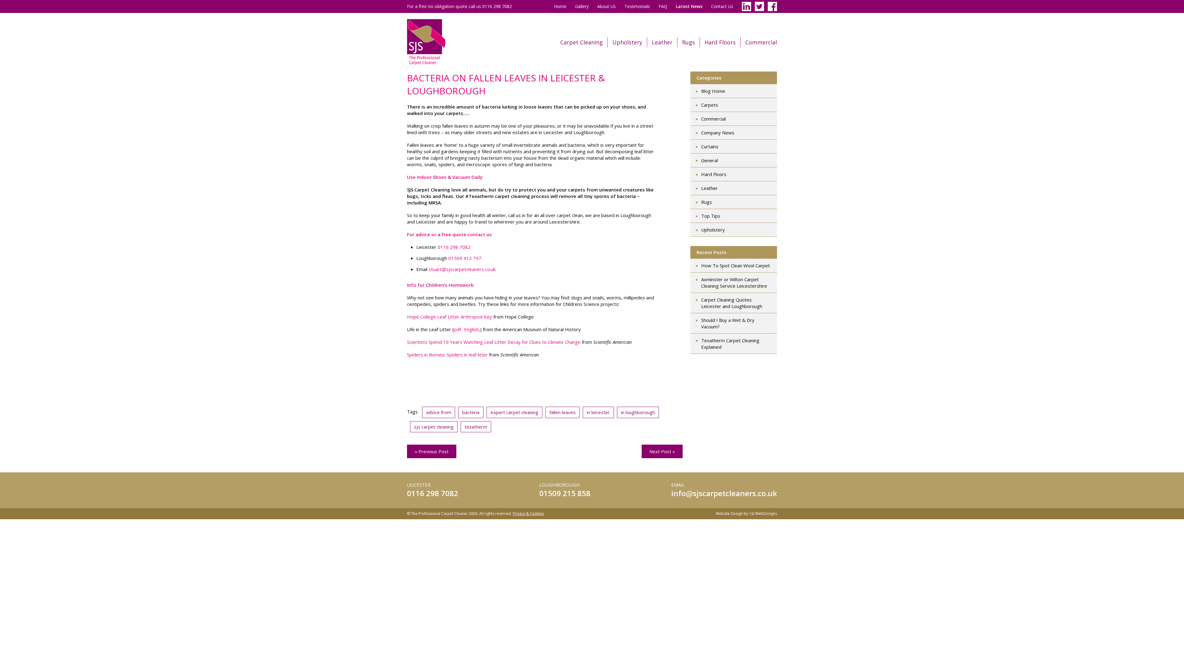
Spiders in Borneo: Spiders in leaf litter (447, 355)
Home (560, 6)
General (709, 160)
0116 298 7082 (454, 247)
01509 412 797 (464, 258)
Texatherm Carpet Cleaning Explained (730, 343)
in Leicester (598, 412)
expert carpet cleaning (514, 412)
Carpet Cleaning (581, 42)
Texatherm (476, 427)
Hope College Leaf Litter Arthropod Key (449, 317)
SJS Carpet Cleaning (434, 427)
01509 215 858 (564, 493)
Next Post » (662, 451)
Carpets (709, 105)
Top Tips (710, 216)
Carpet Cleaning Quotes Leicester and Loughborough (731, 303)
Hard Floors (720, 42)
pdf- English (466, 329)
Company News (717, 133)
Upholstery (627, 42)
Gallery (582, 6)
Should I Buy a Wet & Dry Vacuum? (727, 323)
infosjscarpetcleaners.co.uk (724, 493)
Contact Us (722, 6)
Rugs (688, 42)
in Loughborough (638, 412)
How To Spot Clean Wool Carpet (735, 265)
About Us (606, 6)
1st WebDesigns (763, 513)
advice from (438, 412)
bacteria (470, 412)
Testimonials (637, 6)
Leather (662, 42)
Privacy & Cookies (528, 513)
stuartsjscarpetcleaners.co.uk (462, 269)
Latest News (689, 6)
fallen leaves (562, 412)
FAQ (663, 6)
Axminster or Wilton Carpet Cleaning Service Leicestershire (734, 282)
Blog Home (713, 91)
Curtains (709, 146)
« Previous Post (432, 451)
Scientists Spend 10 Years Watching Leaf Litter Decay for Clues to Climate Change (494, 342)
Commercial (761, 42)
